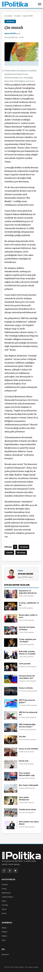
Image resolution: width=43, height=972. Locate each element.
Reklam (4, 932)
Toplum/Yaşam (7, 897)
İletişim (4, 936)
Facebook (24, 547)
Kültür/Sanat (6, 893)
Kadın (4, 901)
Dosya (4, 889)
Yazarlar (17, 16)
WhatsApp (21, 553)
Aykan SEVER (28, 16)
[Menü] (39, 4)
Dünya (4, 909)
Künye (4, 928)
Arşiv (4, 940)
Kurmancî (5, 954)
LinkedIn (9, 553)
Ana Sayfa (8, 16)
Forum (4, 913)
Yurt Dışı (5, 905)
